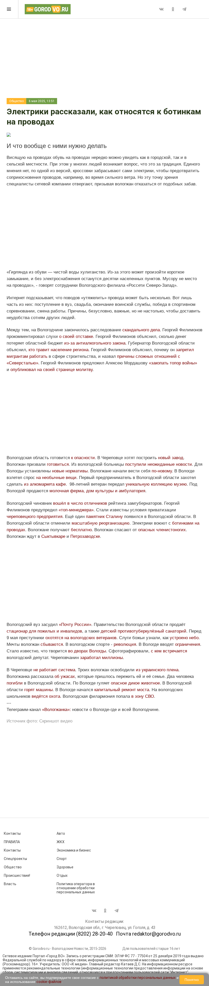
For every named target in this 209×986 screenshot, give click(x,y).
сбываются (52, 644)
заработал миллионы (101, 657)
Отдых (62, 875)
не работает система (54, 669)
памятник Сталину (105, 516)
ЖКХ (60, 842)
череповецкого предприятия (34, 516)
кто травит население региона (58, 349)
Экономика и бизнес (74, 850)
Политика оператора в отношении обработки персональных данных (76, 888)
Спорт (62, 859)
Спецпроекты (15, 859)
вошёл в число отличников (80, 503)
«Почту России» (75, 624)
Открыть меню (9, 9)
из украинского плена (157, 669)
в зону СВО (142, 696)
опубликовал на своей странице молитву (51, 369)
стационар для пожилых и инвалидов (44, 631)
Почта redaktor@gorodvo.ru (148, 934)
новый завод (170, 457)
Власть (10, 884)
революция (125, 644)
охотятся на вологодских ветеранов (80, 637)
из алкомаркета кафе (45, 484)
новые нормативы (70, 471)
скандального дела (141, 329)
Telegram (184, 9)
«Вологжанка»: (57, 709)
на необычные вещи (55, 477)
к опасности (83, 457)
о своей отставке (76, 336)
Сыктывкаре (53, 536)
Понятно (192, 980)
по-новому (162, 471)
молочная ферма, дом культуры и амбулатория (97, 490)
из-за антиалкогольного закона (94, 343)
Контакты (12, 833)
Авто (61, 833)
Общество (16, 101)
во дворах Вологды (87, 651)
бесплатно (81, 529)
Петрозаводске (85, 536)
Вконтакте (161, 9)
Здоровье (65, 867)
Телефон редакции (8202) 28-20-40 (71, 934)
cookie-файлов (48, 982)
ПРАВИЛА (12, 842)
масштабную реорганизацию (100, 523)
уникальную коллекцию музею (156, 484)
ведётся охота (46, 696)
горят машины (38, 689)
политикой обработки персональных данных (138, 978)
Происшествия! (17, 875)
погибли (15, 683)
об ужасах (65, 676)
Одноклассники (173, 9)
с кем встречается (169, 651)
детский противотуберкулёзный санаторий (143, 631)
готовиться (58, 464)
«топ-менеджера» (76, 510)
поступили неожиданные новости (158, 464)
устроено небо (184, 637)
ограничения (187, 644)
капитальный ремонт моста (121, 689)
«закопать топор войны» (173, 363)
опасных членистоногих (162, 529)
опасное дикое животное (135, 683)
